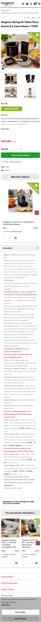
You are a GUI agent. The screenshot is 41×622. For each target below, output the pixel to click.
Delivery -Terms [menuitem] (7, 595)
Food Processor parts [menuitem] (9, 583)
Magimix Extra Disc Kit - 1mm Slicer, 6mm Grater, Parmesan (30, 543)
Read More (5, 129)
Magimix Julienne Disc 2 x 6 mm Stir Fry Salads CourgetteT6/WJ (9, 543)
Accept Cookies (20, 618)
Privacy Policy (20, 612)
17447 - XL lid (18, 471)
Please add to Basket (20, 155)
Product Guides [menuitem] (7, 576)
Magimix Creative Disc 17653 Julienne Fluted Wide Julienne (18, 223)
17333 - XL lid (24, 428)
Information (8, 248)
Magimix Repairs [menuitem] (7, 589)
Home (3, 10)
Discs (7, 10)
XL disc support (15, 445)
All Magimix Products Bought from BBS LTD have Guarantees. (18, 502)
